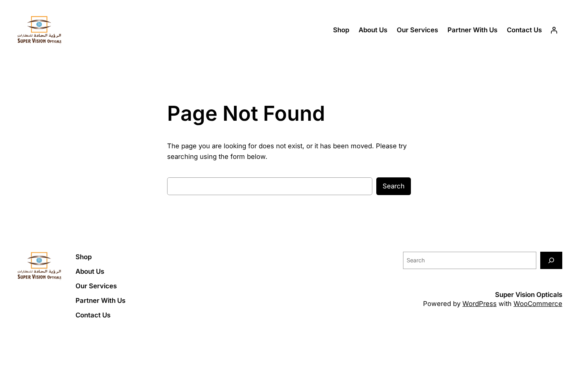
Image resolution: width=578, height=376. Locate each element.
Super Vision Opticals (528, 295)
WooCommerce (538, 304)
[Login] (554, 30)
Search (394, 186)
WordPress (479, 304)
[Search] (551, 260)
